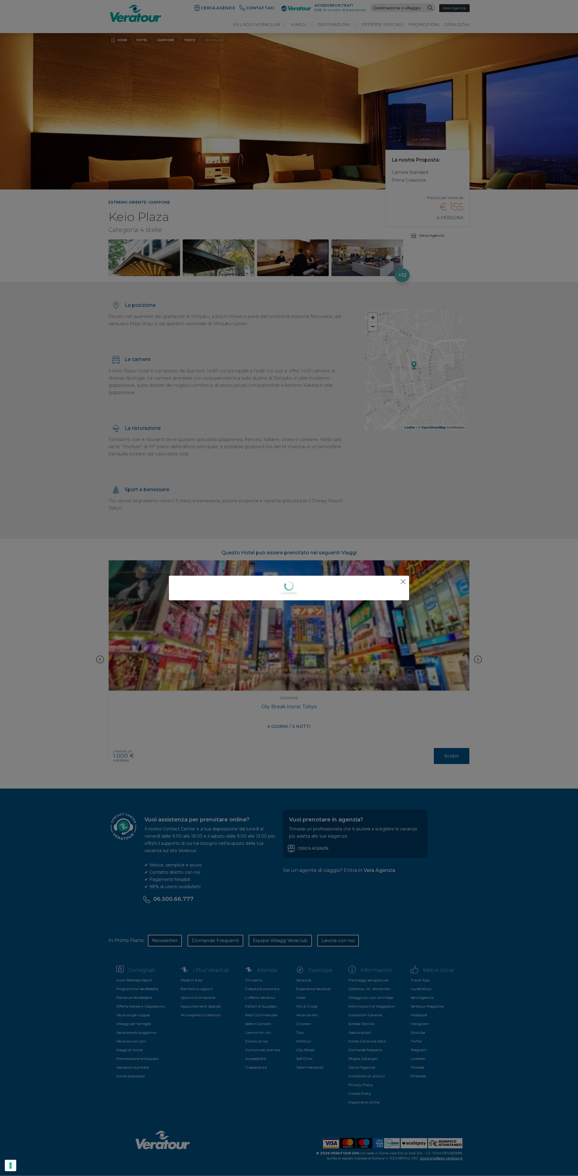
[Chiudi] (403, 581)
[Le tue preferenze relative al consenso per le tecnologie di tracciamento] (10, 1165)
